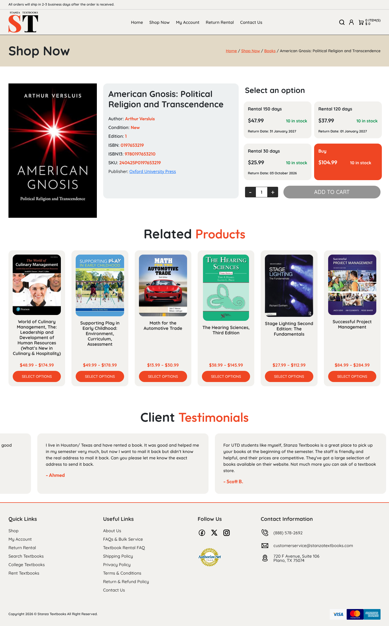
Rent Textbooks (23, 573)
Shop (13, 530)
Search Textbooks (26, 556)
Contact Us (251, 22)
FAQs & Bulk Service (123, 539)
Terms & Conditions (122, 573)
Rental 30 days (264, 151)
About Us (112, 530)
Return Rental (220, 22)
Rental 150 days (265, 109)
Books (270, 50)
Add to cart (332, 192)
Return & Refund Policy (126, 581)
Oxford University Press (152, 171)
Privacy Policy (117, 564)
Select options (37, 376)
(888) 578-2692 (287, 533)
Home (137, 22)
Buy (322, 151)
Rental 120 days (335, 109)
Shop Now (159, 22)
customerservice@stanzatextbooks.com (313, 545)
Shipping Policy (118, 556)
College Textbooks (26, 564)
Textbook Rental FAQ (124, 547)
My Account (188, 22)
